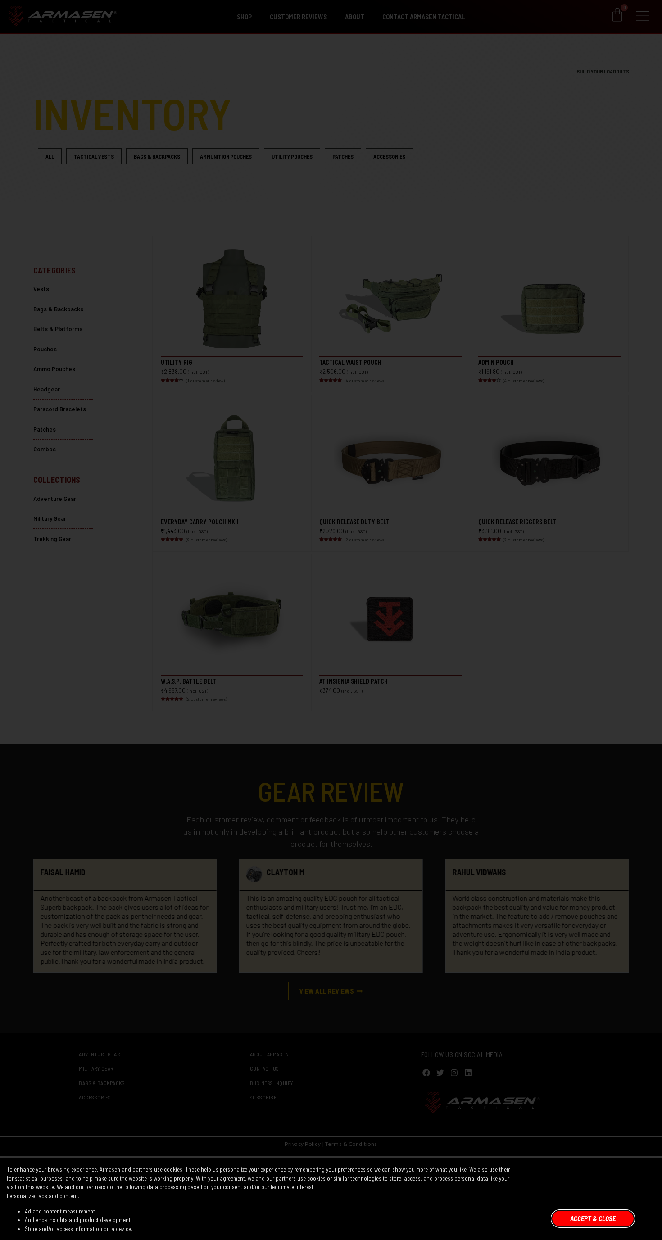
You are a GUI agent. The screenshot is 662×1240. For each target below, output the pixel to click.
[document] (331, 620)
